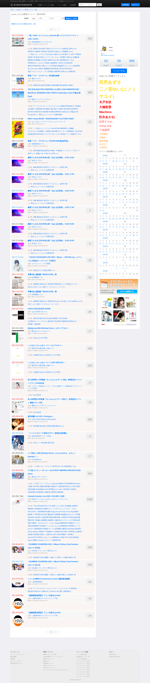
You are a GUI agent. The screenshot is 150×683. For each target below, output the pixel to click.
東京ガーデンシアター (39, 477)
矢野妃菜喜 (31, 492)
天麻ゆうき (57, 54)
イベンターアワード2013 (83, 663)
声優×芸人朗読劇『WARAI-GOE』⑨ (42, 274)
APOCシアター (37, 160)
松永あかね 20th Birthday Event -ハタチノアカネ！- (48, 328)
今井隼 (58, 534)
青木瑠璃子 (46, 109)
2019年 (105, 213)
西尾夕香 (31, 520)
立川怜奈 (44, 60)
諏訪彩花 (51, 321)
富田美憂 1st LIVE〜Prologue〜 (40, 416)
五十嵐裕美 (77, 106)
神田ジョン (52, 270)
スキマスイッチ (59, 509)
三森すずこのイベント (49, 667)
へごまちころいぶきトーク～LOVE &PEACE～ (46, 362)
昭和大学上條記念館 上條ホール (43, 348)
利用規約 (12, 658)
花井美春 (45, 112)
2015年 (105, 246)
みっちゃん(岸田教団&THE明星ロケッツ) (66, 526)
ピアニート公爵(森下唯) (52, 540)
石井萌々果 (31, 57)
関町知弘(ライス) (60, 284)
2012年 (105, 271)
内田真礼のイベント (48, 663)
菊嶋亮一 (64, 534)
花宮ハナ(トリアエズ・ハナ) (37, 71)
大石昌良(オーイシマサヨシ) (37, 321)
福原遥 (35, 85)
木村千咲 (36, 486)
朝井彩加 (69, 106)
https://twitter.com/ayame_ (108, 55)
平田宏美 (71, 531)
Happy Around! (56, 511)
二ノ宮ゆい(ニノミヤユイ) (37, 54)
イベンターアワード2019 (83, 676)
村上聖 (53, 534)
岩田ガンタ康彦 (62, 557)
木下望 (51, 66)
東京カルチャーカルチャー (41, 331)
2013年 (105, 263)
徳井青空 (51, 284)
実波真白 (65, 48)
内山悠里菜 (74, 511)
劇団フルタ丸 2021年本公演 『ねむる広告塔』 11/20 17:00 (51, 207)
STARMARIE (68, 63)
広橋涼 (102, 137)
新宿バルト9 (36, 78)
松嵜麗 (51, 112)
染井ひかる (73, 48)
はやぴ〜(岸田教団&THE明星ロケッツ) (41, 529)
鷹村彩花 (51, 514)
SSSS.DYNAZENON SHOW (39, 309)
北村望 (48, 426)
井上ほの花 (31, 114)
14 (127, 186)
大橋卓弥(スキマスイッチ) (63, 520)
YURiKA (60, 63)
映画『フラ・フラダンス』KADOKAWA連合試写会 (48, 141)
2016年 (105, 238)
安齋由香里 (58, 114)
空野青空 (51, 71)
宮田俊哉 (75, 537)
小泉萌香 (64, 517)
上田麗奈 (103, 134)
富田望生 (48, 85)
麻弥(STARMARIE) (34, 66)
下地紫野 (104, 129)
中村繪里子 (49, 531)
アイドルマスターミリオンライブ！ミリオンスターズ (51, 588)
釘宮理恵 (36, 534)
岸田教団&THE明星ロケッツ (44, 509)
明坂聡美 (60, 492)
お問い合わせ (112, 654)
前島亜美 (78, 529)
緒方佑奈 (44, 514)
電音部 (48, 131)
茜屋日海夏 (53, 517)
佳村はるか (66, 112)
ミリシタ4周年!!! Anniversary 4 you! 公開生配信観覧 (49, 579)
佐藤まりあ (40, 153)
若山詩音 (49, 318)
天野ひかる (65, 71)
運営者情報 (13, 656)
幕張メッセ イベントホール (41, 99)
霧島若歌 (64, 128)
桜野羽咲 (57, 71)
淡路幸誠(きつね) (70, 466)
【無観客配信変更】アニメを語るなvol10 (44, 595)
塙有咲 (50, 60)
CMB (41, 557)
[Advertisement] (118, 28)
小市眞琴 (60, 109)
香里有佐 (74, 588)
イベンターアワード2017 (83, 672)
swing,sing (105, 125)
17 (133, 219)
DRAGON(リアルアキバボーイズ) (47, 134)
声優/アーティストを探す (50, 654)
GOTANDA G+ (37, 459)
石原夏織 (68, 506)
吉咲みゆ (69, 57)
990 (131, 61)
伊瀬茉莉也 (65, 321)
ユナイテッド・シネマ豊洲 (41, 263)
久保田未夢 (45, 517)
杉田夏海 (37, 60)
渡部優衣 (47, 486)
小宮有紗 (63, 134)
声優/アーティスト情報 (46, 5)
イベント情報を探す (81, 654)
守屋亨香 (37, 514)
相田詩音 (72, 71)
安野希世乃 (58, 112)
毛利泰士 (71, 534)
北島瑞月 (44, 51)
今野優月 (63, 57)
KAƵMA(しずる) (77, 301)
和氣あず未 (74, 112)
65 (106, 61)
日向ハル (55, 153)
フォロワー (119, 65)
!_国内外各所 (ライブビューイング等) (45, 598)
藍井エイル (56, 506)
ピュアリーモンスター (51, 57)
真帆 (34, 167)
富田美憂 (36, 426)
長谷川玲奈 (40, 57)
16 (120, 169)
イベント (131, 65)
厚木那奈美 (54, 68)
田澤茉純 (52, 489)
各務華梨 (44, 520)
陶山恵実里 (63, 85)
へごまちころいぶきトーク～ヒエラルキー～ (45, 345)
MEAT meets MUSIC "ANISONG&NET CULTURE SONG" (51, 119)
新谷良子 (103, 144)
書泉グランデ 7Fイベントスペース (44, 405)
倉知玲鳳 (77, 517)
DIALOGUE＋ (32, 511)
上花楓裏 (71, 128)
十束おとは (48, 153)
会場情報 (73, 5)
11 (116, 161)
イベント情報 (61, 5)
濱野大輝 (36, 318)
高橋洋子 (42, 531)
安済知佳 (64, 318)
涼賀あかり (58, 51)
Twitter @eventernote (114, 656)
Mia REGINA (56, 128)
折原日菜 (51, 51)
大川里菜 (46, 63)
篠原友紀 (40, 167)
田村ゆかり (46, 661)
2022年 (105, 188)
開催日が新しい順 (29, 24)
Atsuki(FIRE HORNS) (35, 537)
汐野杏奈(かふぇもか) (35, 63)
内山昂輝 (57, 321)
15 (113, 161)
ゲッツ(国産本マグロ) (73, 134)
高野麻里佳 (70, 483)
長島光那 (67, 109)
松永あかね (37, 338)
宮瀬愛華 (103, 147)
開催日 (26, 18)
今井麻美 (56, 531)
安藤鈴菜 (76, 57)
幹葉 (29, 523)
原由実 (30, 534)
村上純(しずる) (66, 301)
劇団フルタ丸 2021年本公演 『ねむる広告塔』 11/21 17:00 (51, 174)
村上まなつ (71, 514)
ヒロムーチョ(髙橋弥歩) (51, 537)
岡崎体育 (31, 509)
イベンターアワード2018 (83, 674)
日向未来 (65, 54)
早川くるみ (70, 60)
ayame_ (19, 9)
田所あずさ (37, 270)
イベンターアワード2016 (83, 669)
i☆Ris (50, 506)
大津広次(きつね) (58, 466)
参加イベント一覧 (31, 9)
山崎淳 (48, 534)
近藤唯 (41, 486)
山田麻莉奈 (53, 63)
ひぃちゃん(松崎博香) (72, 66)
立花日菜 (73, 489)
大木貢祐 (44, 270)
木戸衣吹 (44, 338)
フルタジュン (54, 167)
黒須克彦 (43, 426)
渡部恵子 (54, 486)
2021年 (105, 197)
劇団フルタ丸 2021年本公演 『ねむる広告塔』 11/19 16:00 (51, 224)
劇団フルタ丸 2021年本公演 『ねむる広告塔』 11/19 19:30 (51, 240)
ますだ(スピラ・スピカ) (46, 523)
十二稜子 (71, 54)
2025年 (105, 164)
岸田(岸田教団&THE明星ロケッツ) (39, 526)
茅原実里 (36, 557)
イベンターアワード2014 (83, 665)
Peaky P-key (66, 511)
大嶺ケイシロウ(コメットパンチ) (53, 287)
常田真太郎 (76, 520)
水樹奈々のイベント (48, 658)
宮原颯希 (57, 514)
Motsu (30, 540)
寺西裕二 (34, 523)
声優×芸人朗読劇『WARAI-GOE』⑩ (42, 292)
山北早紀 (37, 517)
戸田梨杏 (78, 54)
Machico (31, 287)
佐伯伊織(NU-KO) (42, 489)
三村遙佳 (37, 520)
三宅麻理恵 (38, 109)
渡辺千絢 (51, 443)
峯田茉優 (103, 141)
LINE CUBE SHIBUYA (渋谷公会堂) (44, 419)
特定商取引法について (16, 663)
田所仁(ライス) (72, 284)
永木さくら (37, 443)
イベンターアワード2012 (83, 661)
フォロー (106, 65)
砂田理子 (31, 51)
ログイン (135, 5)
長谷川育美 (76, 486)
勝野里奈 (31, 60)
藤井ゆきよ (46, 591)
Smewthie (49, 54)
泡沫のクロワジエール (54, 48)
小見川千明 (78, 131)
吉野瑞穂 (63, 60)
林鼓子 (41, 68)
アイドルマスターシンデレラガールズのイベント (56, 669)
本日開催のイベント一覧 (82, 656)
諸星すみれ (106, 121)
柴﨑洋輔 (55, 426)
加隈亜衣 (36, 284)
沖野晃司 (54, 492)
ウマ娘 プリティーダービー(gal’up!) (45, 483)
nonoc (71, 51)
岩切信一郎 (72, 557)
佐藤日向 (64, 529)
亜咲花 (35, 48)
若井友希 (31, 517)
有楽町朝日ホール (38, 144)
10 (106, 169)
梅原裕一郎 (57, 318)
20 (123, 186)
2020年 (105, 205)
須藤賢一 (47, 557)
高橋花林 (37, 324)
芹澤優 (77, 514)
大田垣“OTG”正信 (66, 537)
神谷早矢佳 (38, 112)
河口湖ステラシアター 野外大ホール (44, 551)
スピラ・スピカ (70, 509)
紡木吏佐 (71, 529)
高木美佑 (70, 517)
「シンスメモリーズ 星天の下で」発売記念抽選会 (47, 433)
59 (119, 61)
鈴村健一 (31, 324)
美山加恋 (41, 85)
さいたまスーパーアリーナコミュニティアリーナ (49, 122)
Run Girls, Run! (33, 68)
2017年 (105, 230)
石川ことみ (38, 287)
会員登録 (125, 5)
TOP (11, 9)
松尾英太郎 (50, 170)
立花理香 (31, 109)
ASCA (62, 506)
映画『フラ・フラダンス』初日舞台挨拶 (43, 76)
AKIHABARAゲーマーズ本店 (41, 436)
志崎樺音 (51, 520)
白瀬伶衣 (37, 51)
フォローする (119, 71)
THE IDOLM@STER (40, 506)
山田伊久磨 (63, 167)
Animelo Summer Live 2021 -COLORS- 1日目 (46, 496)
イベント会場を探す (81, 658)
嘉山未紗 (54, 109)
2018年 (105, 221)
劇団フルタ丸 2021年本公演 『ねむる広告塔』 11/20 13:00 (51, 191)
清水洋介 (46, 167)
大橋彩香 (63, 106)
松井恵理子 (74, 109)
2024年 (105, 172)
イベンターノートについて (17, 654)
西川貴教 (47, 511)
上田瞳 (30, 486)
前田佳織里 (55, 85)
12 (120, 177)
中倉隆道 (59, 150)
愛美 (58, 517)
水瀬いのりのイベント (49, 665)
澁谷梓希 (54, 131)
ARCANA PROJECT (65, 68)
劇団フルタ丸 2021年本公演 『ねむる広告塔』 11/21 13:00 (51, 157)
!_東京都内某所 (37, 582)
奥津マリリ (31, 153)
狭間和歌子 (67, 591)
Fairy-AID (56, 60)
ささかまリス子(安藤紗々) (37, 131)
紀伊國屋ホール (37, 277)
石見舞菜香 (40, 492)
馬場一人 (53, 557)
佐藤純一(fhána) (38, 540)
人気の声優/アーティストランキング (53, 656)
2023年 (105, 180)
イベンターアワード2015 (83, 667)
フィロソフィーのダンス (71, 150)
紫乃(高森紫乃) (59, 66)
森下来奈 (31, 112)
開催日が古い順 (16, 24)
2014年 (105, 254)
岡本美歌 (44, 443)
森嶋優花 (47, 68)
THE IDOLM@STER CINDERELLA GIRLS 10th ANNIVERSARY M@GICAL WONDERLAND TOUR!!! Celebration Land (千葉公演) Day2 (54, 92)
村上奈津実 (37, 395)
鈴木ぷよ (61, 426)
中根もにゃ (45, 66)
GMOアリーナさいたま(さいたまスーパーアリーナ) (49, 499)
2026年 (105, 155)
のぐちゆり (59, 489)
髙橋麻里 (65, 51)
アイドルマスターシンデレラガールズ (46, 106)
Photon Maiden (33, 531)
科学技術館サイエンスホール (42, 42)
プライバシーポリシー (16, 661)
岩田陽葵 (58, 529)
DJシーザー (62, 131)
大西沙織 (61, 486)
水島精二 (71, 85)
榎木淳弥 (43, 318)
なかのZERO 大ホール (39, 312)
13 (130, 169)
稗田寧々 (31, 514)
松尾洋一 (42, 534)
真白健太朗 (31, 134)
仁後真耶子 (78, 531)
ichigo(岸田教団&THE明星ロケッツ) (67, 523)
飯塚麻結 (64, 514)
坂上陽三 (60, 591)
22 (130, 194)
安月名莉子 (42, 48)
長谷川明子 (64, 531)
